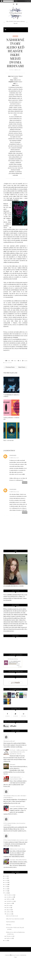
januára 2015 (9, 938)
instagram (23, 716)
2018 (6, 886)
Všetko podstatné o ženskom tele (11, 418)
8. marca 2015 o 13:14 (14, 491)
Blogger (15, 957)
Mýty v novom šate (8, 440)
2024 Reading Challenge (13, 659)
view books (19, 666)
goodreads (15, 716)
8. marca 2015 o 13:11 (14, 457)
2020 (6, 882)
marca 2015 (9, 914)
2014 (6, 940)
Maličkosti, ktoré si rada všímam (17, 849)
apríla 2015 (9, 911)
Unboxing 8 (12, 764)
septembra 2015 (10, 901)
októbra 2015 (9, 899)
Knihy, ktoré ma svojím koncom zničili (15, 919)
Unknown (12, 455)
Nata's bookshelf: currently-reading (15, 676)
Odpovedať (24, 482)
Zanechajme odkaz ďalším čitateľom (18, 859)
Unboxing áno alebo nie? (9, 741)
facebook (7, 716)
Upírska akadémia (10, 921)
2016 (6, 890)
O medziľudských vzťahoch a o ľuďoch (11, 395)
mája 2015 (8, 909)
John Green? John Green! (12, 916)
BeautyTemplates (15, 955)
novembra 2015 (9, 897)
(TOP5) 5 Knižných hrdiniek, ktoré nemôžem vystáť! (15, 840)
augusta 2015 (9, 903)
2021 (6, 880)
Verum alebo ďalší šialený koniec (17, 806)
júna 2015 (8, 907)
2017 (6, 888)
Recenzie (15, 36)
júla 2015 (8, 905)
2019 (6, 884)
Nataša (12, 69)
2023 (6, 876)
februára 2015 (9, 936)
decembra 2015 (9, 895)
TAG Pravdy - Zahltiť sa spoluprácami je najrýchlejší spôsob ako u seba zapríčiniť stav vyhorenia (18, 751)
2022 (6, 878)
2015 (6, 893)
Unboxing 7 (8, 924)
